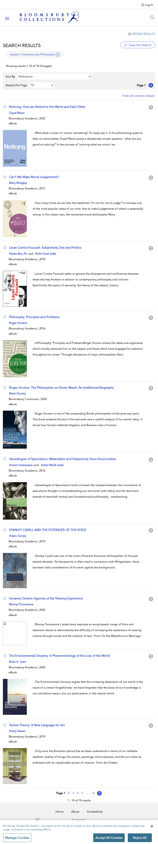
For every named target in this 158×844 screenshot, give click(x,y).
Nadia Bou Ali (18, 253)
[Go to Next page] (151, 85)
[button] (5, 107)
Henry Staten (17, 731)
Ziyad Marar (17, 113)
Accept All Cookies (109, 838)
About (75, 811)
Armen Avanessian (21, 465)
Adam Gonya (17, 536)
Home (59, 811)
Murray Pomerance (21, 604)
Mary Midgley (18, 183)
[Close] (152, 826)
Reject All (140, 838)
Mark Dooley (17, 393)
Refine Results (144, 34)
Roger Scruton (18, 323)
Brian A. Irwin (17, 661)
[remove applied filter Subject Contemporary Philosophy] (57, 54)
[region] (79, 832)
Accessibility (95, 811)
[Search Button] (153, 17)
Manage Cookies (17, 838)
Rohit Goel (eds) (45, 253)
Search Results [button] (22, 45)
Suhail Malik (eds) (52, 465)
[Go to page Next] (99, 793)
